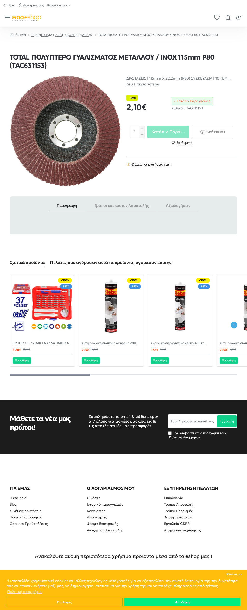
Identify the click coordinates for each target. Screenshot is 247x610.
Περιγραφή (67, 205)
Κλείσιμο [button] (233, 574)
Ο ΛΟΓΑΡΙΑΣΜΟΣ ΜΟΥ (111, 488)
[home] (18, 34)
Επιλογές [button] (64, 602)
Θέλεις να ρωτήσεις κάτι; (151, 164)
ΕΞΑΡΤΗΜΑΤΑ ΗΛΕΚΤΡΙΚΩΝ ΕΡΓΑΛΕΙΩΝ (62, 35)
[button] (182, 142)
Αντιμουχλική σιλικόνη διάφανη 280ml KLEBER (111, 343)
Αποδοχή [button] (182, 602)
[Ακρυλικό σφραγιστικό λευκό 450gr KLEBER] (180, 307)
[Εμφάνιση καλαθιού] (238, 17)
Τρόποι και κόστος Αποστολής (122, 205)
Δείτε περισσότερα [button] (142, 84)
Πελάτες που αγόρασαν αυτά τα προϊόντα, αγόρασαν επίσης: (111, 262)
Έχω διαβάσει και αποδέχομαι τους (197, 435)
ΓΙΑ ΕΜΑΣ (20, 488)
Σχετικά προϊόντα (27, 262)
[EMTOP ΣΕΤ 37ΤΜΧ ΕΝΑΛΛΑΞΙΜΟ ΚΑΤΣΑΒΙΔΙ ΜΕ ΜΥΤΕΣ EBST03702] (42, 307)
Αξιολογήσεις (178, 205)
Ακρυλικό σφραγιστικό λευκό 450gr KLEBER (180, 343)
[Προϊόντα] (8, 17)
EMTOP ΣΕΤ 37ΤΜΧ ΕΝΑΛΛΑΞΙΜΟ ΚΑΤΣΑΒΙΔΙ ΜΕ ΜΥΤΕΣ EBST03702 (42, 343)
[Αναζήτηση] (227, 17)
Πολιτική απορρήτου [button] (24, 591)
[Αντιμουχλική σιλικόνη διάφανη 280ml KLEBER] (111, 307)
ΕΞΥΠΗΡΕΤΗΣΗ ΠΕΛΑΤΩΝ (191, 488)
